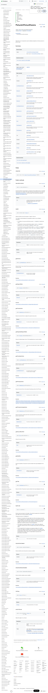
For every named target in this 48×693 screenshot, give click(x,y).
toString (28, 147)
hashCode (28, 135)
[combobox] (23, 1)
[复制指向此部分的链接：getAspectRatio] (24, 284)
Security (15, 667)
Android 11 (32, 671)
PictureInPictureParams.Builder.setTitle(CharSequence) (26, 501)
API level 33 (43, 258)
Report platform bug (44, 663)
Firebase (15, 682)
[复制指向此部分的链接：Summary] (22, 46)
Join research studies (44, 670)
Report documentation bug (44, 665)
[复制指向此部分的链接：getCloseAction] (23, 308)
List (17, 85)
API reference (4, 4)
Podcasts (15, 673)
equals (28, 80)
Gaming (20, 662)
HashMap (30, 514)
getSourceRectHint (30, 121)
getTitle (28, 130)
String (18, 147)
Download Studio (38, 671)
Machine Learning (20, 664)
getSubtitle (29, 125)
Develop (23, 9)
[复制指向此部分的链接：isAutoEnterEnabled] (25, 543)
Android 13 (32, 668)
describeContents (30, 75)
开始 (44, 11)
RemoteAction (21, 85)
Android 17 (32, 662)
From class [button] (22, 160)
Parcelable (29, 30)
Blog (14, 671)
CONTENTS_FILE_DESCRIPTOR (21, 194)
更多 (10, 1)
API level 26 (43, 24)
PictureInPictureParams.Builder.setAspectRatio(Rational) (27, 304)
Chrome (15, 680)
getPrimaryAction (30, 111)
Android (15, 663)
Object (20, 30)
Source (15, 668)
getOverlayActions (30, 106)
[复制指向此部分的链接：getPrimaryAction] (24, 381)
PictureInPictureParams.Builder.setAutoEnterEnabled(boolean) (28, 563)
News (14, 670)
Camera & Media (20, 669)
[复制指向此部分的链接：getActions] (21, 258)
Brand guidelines (22, 688)
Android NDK (38, 672)
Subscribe (36, 690)
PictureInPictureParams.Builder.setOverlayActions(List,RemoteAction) (29, 377)
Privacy (20, 670)
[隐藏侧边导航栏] (11, 691)
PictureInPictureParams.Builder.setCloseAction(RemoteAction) (28, 327)
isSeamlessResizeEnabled (31, 143)
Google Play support (44, 668)
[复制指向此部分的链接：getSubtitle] (21, 456)
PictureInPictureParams (36, 53)
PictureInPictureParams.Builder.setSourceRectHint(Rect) (27, 452)
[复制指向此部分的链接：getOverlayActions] (25, 356)
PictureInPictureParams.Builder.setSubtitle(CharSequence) (27, 477)
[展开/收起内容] (19, 12)
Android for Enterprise (15, 665)
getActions (29, 85)
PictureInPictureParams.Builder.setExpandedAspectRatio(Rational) (28, 352)
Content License (39, 639)
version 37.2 (43, 356)
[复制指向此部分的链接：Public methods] (25, 180)
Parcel (33, 151)
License (18, 688)
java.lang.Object (18, 33)
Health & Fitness (20, 666)
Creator (17, 68)
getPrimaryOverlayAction (31, 116)
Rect (17, 121)
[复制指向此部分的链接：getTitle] (20, 481)
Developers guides (38, 667)
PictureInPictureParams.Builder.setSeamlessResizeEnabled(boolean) (29, 587)
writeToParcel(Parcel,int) (21, 193)
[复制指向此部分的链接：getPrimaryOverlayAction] (28, 407)
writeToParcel (29, 151)
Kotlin (41, 26)
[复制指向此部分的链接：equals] (19, 209)
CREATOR (28, 67)
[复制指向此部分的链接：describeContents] (25, 183)
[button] (6, 235)
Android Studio (41, 1)
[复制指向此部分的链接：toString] (20, 591)
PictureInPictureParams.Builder (32, 52)
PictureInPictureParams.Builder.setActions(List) (25, 280)
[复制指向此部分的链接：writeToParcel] (23, 609)
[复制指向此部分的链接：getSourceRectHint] (25, 431)
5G (19, 672)
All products (15, 685)
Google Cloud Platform (17, 683)
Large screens (27, 663)
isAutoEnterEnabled (30, 139)
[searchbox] (6, 8)
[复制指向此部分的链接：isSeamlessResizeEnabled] (28, 567)
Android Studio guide (39, 665)
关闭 (39, 11)
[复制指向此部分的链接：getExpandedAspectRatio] (28, 331)
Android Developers (18, 9)
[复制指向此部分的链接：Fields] (20, 168)
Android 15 (32, 665)
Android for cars (27, 669)
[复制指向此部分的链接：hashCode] (21, 505)
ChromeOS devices (27, 667)
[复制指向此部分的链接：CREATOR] (21, 171)
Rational (20, 287)
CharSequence (19, 125)
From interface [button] (23, 60)
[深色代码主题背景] (44, 174)
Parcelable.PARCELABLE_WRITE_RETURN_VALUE (35, 633)
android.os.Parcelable (26, 60)
